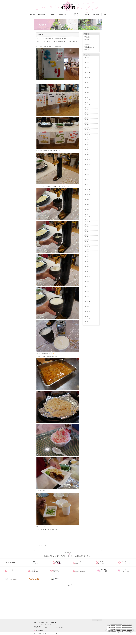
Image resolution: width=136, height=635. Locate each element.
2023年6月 (87, 114)
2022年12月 (87, 129)
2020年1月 (87, 214)
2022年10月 (87, 134)
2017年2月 (87, 298)
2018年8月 (87, 254)
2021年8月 (87, 169)
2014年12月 (87, 318)
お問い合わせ (96, 14)
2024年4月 (87, 89)
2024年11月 (87, 74)
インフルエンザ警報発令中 (89, 40)
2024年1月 (87, 97)
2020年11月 (87, 191)
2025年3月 (87, 67)
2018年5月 (87, 261)
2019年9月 (87, 224)
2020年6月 (87, 204)
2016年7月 (87, 308)
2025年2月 (87, 69)
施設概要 (32, 14)
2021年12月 (87, 159)
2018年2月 (87, 269)
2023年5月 (87, 117)
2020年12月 (87, 189)
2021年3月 (87, 181)
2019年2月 (87, 239)
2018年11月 (87, 246)
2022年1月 (87, 157)
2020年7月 (87, 201)
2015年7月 (87, 316)
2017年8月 (87, 284)
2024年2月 (87, 94)
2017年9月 (87, 281)
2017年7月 (87, 286)
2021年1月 (87, 186)
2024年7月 (87, 82)
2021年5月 (87, 177)
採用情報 (87, 14)
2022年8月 (87, 139)
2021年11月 (87, 162)
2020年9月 (87, 196)
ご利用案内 (52, 14)
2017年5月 (87, 291)
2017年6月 (87, 289)
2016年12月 (87, 301)
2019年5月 (87, 234)
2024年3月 (87, 92)
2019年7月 (87, 229)
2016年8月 (87, 306)
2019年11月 (87, 219)
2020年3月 (87, 209)
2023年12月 (87, 99)
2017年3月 (87, 296)
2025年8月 (87, 62)
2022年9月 (87, 137)
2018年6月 (87, 259)
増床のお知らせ (87, 44)
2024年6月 (87, 84)
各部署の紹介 (62, 14)
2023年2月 (87, 124)
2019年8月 (87, 226)
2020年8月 (87, 199)
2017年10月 (87, 279)
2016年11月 (87, 303)
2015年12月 (87, 311)
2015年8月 (87, 313)
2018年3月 (87, 266)
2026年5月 (87, 57)
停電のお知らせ (87, 37)
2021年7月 (87, 172)
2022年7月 (87, 142)
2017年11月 (87, 276)
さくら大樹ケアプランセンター (76, 14)
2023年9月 (87, 107)
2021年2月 (87, 184)
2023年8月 (87, 109)
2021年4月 (87, 179)
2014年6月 (87, 323)
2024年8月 (87, 79)
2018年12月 (87, 244)
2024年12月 (87, 72)
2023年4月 (87, 119)
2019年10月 (87, 221)
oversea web (42, 14)
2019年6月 (87, 231)
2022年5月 (87, 147)
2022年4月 (87, 149)
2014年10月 (87, 321)
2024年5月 (87, 87)
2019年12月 (87, 216)
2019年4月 (87, 236)
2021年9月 (87, 167)
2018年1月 (87, 271)
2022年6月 (87, 144)
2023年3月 (87, 122)
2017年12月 (87, 274)
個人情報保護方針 (40, 630)
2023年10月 (87, 104)
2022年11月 (87, 132)
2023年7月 (87, 112)
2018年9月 (87, 251)
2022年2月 (87, 154)
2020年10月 (87, 194)
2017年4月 (87, 293)
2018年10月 (87, 249)
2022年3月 (87, 152)
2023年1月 (87, 127)
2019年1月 (87, 241)
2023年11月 (87, 102)
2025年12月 (87, 60)
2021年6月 (87, 174)
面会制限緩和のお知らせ (89, 47)
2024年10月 (87, 77)
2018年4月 (87, 264)
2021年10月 (87, 164)
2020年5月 (87, 206)
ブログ (104, 14)
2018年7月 (87, 256)
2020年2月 (87, 211)
